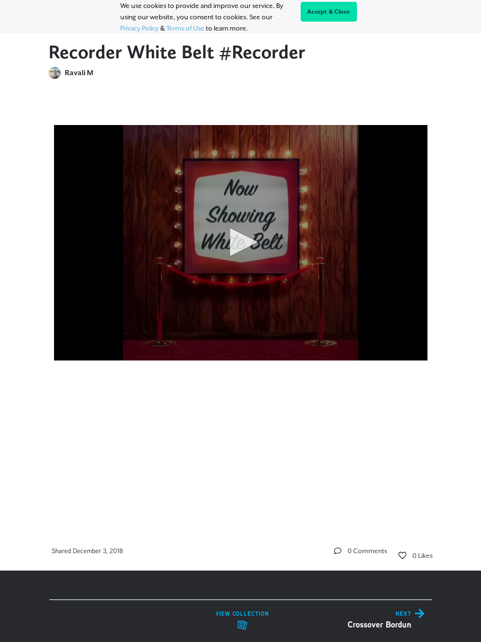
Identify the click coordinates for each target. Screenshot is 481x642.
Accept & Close (328, 11)
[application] (240, 242)
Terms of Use (185, 28)
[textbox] (241, 252)
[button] (240, 242)
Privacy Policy (139, 28)
